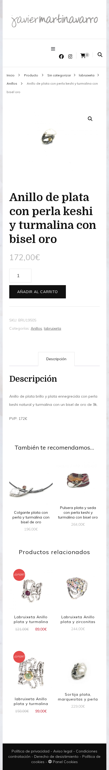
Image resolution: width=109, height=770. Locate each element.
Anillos (36, 328)
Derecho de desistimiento (57, 756)
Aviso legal (63, 751)
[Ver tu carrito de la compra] (83, 55)
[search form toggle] (100, 54)
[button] (90, 119)
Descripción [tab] (56, 358)
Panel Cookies (65, 761)
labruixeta (52, 328)
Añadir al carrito (37, 291)
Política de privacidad (30, 751)
